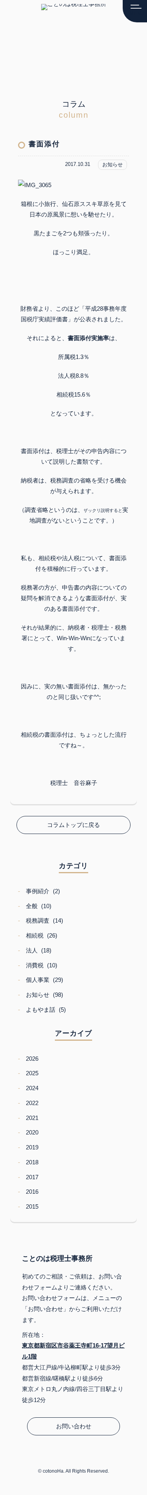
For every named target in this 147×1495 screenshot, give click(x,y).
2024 (32, 1088)
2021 (32, 1117)
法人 (32, 950)
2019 (32, 1147)
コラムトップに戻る (73, 824)
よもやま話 (40, 1009)
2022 (32, 1103)
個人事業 (37, 979)
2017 (32, 1177)
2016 (32, 1191)
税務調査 (37, 920)
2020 (32, 1132)
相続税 (35, 935)
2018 (32, 1162)
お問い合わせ (73, 1426)
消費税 (35, 965)
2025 (32, 1073)
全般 (32, 906)
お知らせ (37, 994)
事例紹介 (37, 891)
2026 (32, 1058)
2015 (32, 1206)
